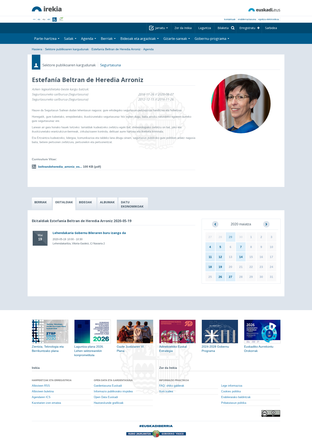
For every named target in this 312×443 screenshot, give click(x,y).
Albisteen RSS (41, 385)
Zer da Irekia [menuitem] (183, 28)
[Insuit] (54, 19)
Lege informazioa (231, 385)
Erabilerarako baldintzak (236, 397)
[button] (215, 224)
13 (230, 257)
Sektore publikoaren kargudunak (67, 49)
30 (241, 237)
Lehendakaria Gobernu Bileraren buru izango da (89, 233)
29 (230, 237)
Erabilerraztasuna (247, 19)
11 (210, 257)
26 (220, 277)
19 (220, 267)
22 (251, 267)
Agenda (148, 49)
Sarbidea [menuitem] (271, 28)
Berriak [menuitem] (107, 38)
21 (241, 267)
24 (271, 267)
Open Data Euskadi (106, 397)
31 (271, 277)
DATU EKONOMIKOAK (132, 204)
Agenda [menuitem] (87, 38)
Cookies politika (231, 391)
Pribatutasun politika (233, 402)
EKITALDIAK (64, 202)
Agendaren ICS (41, 397)
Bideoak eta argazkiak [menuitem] (138, 38)
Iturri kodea (166, 391)
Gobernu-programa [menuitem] (211, 38)
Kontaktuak (230, 19)
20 (230, 267)
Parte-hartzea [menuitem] (45, 38)
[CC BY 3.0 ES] (270, 413)
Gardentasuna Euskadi (108, 385)
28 (220, 237)
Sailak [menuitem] (69, 38)
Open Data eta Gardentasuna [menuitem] (113, 380)
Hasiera (37, 49)
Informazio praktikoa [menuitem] (174, 380)
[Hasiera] (47, 8)
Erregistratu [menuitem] (247, 28)
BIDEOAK (85, 202)
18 (210, 267)
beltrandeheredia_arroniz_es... (60, 166)
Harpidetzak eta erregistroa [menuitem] (52, 380)
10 (271, 247)
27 (210, 237)
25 (210, 277)
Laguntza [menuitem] (204, 28)
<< (34, 19)
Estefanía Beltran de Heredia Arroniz (116, 49)
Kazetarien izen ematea (46, 402)
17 (271, 257)
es (39, 19)
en (49, 19)
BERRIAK (40, 202)
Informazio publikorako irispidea (113, 391)
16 (261, 257)
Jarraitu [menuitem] (160, 28)
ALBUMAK (107, 202)
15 (251, 257)
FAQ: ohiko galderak (171, 385)
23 (261, 267)
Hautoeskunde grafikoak (109, 402)
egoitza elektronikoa (268, 19)
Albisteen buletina (43, 391)
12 (220, 257)
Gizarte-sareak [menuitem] (175, 38)
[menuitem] (225, 28)
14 (241, 257)
